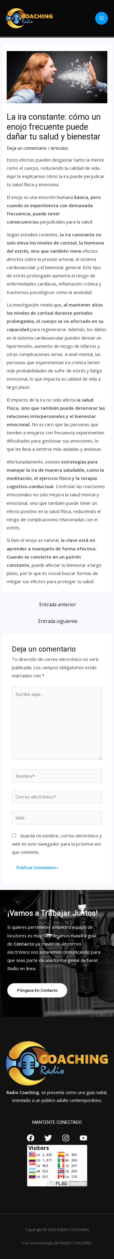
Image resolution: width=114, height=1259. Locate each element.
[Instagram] (66, 1138)
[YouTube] (83, 1138)
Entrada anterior (57, 604)
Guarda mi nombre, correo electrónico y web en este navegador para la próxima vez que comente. (57, 844)
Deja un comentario (27, 148)
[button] (37, 990)
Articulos (59, 148)
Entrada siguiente (58, 621)
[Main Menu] (101, 18)
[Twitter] (48, 1138)
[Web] (57, 819)
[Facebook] (30, 1138)
